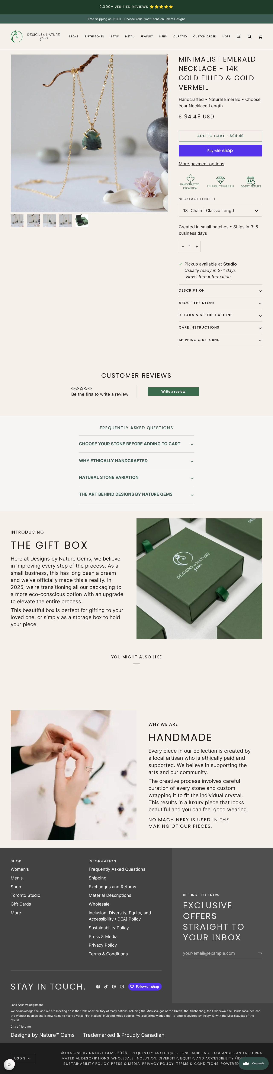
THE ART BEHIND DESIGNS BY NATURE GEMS (126, 494)
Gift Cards (21, 904)
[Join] (258, 952)
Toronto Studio (25, 895)
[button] (73, 36)
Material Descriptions (110, 895)
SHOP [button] (16, 861)
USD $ (20, 1058)
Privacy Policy (103, 945)
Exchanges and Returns (112, 886)
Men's (17, 878)
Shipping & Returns (199, 339)
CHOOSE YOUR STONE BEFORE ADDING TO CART (129, 443)
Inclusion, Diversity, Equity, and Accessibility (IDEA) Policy (199, 1058)
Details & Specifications (206, 315)
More (16, 912)
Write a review (173, 391)
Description (192, 290)
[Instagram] (122, 986)
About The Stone (197, 302)
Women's (20, 869)
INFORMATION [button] (102, 861)
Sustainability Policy (109, 927)
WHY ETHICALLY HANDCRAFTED (113, 460)
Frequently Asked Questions (117, 869)
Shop (16, 886)
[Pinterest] (114, 986)
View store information (208, 276)
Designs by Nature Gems (90, 1052)
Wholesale (99, 904)
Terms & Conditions (108, 953)
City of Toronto (21, 1026)
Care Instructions (199, 327)
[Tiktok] (106, 986)
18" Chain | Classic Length (209, 210)
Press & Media (103, 936)
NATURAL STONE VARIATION (109, 477)
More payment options (201, 163)
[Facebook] (98, 986)
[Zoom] (18, 204)
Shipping (97, 878)
